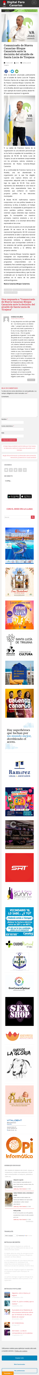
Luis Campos (8, 290)
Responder (31, 379)
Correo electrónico (7, 426)
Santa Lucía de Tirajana (11, 292)
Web (2, 433)
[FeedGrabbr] (19, 1221)
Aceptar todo (19, 1358)
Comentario (5, 396)
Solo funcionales (19, 1364)
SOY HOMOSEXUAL (18, 1323)
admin (17, 63)
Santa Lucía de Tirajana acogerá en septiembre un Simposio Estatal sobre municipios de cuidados (18, 1271)
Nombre (4, 419)
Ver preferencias (19, 1370)
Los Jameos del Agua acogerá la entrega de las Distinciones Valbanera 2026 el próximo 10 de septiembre (18, 1278)
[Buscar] (33, 517)
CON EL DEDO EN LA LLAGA (20, 509)
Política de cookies (21, 1351)
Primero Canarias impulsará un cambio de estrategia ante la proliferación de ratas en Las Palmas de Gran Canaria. (18, 1248)
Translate (30, 1235)
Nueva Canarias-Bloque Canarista (22, 290)
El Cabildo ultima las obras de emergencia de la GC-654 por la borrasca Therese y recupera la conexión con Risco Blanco (18, 1255)
